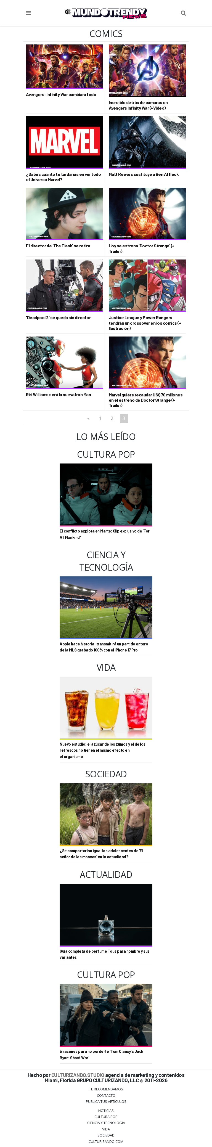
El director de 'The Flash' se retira (58, 245)
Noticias (106, 1110)
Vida (106, 1129)
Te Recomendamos (106, 1089)
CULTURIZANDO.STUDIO (77, 1075)
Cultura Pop (106, 1116)
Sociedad (106, 1135)
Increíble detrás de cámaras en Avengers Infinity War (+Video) (138, 105)
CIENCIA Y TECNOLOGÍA (106, 1122)
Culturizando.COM (106, 1141)
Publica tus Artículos (106, 1101)
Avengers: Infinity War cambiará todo (61, 94)
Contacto (106, 1095)
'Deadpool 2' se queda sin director (58, 317)
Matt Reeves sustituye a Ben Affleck (144, 174)
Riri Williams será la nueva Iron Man (58, 394)
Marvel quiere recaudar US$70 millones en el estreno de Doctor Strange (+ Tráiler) (146, 400)
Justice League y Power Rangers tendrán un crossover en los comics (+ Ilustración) (145, 322)
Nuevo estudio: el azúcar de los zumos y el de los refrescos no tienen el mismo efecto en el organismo (102, 750)
